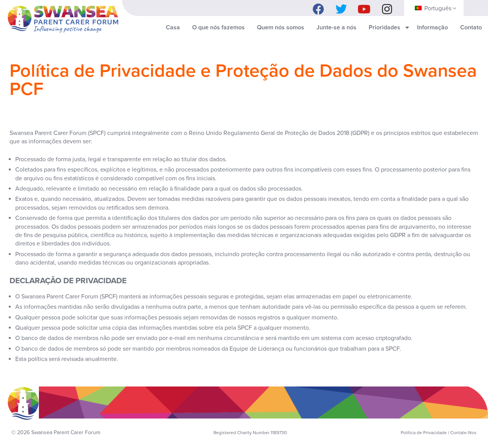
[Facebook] (318, 7)
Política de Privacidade (424, 432)
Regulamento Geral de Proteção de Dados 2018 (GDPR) (296, 133)
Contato (471, 27)
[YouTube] (364, 7)
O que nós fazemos (218, 27)
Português (437, 8)
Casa (173, 27)
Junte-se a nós (336, 27)
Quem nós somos (280, 27)
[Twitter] (341, 7)
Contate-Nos (463, 432)
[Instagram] (387, 7)
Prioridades (384, 27)
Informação (432, 27)
